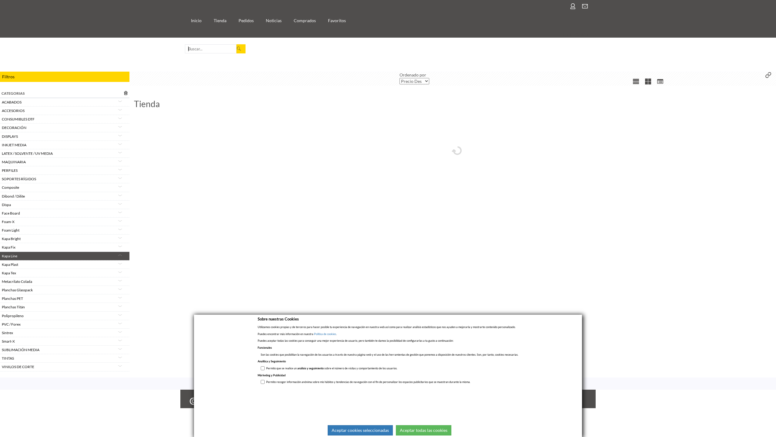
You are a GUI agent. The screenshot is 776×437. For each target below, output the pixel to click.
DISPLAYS (10, 136)
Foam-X (8, 221)
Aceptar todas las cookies (423, 430)
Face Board (11, 213)
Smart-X (8, 341)
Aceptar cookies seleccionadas (360, 430)
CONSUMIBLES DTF (18, 119)
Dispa (6, 204)
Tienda (220, 20)
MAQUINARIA (14, 162)
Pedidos (246, 20)
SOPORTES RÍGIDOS (19, 179)
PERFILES (10, 170)
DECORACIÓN (14, 127)
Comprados (305, 20)
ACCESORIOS (13, 110)
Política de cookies (325, 334)
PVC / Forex (11, 324)
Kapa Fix (8, 247)
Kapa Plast (10, 264)
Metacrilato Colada (17, 281)
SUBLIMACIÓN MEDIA (20, 349)
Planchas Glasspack (17, 290)
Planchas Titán (13, 307)
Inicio (196, 20)
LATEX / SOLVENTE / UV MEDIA (27, 153)
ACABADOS (12, 102)
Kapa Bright (11, 238)
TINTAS (8, 358)
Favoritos (337, 20)
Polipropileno (13, 315)
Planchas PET (12, 298)
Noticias (274, 20)
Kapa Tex (9, 273)
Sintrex (7, 332)
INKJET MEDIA (14, 145)
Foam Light (10, 230)
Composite (10, 187)
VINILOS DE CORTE (18, 366)
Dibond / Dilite (13, 196)
